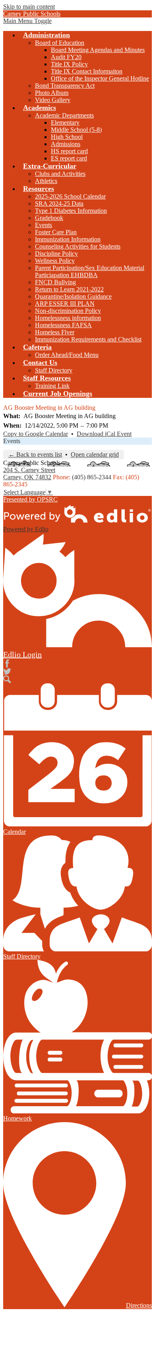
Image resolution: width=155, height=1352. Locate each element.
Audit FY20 (66, 57)
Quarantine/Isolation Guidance (73, 296)
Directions (139, 1305)
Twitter (7, 671)
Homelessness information (68, 317)
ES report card (69, 158)
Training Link (52, 385)
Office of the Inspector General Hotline (100, 78)
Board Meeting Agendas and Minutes (98, 49)
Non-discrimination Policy (68, 310)
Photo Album (51, 92)
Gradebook (49, 217)
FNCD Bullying (55, 282)
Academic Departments (64, 115)
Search (7, 679)
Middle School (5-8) (76, 129)
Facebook (7, 663)
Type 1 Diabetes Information (71, 210)
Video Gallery (52, 99)
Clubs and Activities (60, 173)
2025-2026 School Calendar (70, 196)
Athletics (46, 180)
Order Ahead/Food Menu (67, 354)
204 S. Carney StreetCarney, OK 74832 (29, 473)
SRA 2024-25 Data (59, 203)
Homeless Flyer (54, 332)
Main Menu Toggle (27, 20)
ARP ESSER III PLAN (65, 303)
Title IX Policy (69, 64)
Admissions (65, 144)
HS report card (69, 151)
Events (43, 225)
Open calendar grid (95, 454)
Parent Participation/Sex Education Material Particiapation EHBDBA (89, 271)
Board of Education (59, 42)
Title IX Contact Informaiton (86, 71)
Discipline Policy (56, 253)
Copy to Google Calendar (35, 433)
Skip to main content (29, 6)
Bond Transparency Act (65, 85)
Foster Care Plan (56, 232)
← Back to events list (35, 454)
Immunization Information (68, 239)
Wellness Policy (55, 260)
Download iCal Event (104, 433)
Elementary (65, 122)
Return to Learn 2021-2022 (69, 289)
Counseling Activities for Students (77, 246)
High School (67, 136)
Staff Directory (53, 370)
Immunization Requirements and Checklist (88, 339)
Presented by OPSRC (30, 499)
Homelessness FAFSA (63, 325)
